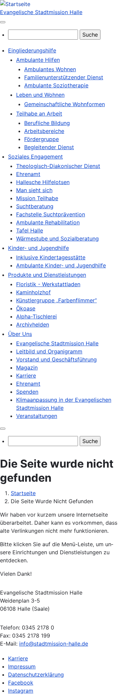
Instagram (20, 690)
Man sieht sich (34, 190)
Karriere (26, 375)
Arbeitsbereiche (44, 131)
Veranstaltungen (36, 415)
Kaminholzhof (33, 292)
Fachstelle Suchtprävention (50, 214)
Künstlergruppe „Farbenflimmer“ (56, 300)
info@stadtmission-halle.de (53, 643)
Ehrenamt (28, 174)
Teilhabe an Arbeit (39, 113)
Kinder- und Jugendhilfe (38, 248)
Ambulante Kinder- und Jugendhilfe (61, 265)
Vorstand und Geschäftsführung (56, 359)
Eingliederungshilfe (32, 50)
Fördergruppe (41, 139)
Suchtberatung (34, 206)
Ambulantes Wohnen (50, 69)
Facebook (20, 682)
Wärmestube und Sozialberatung (57, 238)
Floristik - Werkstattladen (48, 284)
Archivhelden (32, 324)
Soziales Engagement (35, 156)
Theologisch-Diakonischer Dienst (58, 166)
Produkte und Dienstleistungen (47, 274)
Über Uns (20, 334)
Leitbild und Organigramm (49, 351)
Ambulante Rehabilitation (48, 222)
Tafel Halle (29, 230)
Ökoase (25, 308)
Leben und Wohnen (40, 94)
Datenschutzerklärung (36, 674)
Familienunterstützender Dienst (63, 77)
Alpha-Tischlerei (36, 316)
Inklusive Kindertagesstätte (50, 257)
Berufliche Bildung (47, 123)
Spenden (27, 391)
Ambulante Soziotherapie (56, 85)
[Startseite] (15, 4)
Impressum (22, 666)
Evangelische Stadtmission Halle (41, 12)
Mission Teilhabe (37, 198)
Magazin (27, 367)
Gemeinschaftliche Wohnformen (64, 104)
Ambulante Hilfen (38, 59)
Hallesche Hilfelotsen (43, 182)
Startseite (23, 493)
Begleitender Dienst (49, 147)
